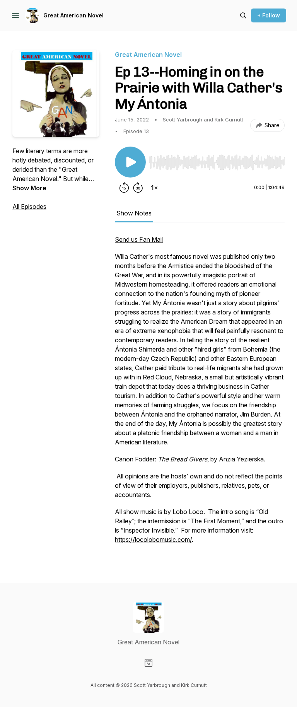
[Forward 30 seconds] (138, 187)
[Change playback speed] (154, 187)
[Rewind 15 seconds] (124, 187)
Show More (29, 188)
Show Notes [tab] (134, 213)
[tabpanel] (200, 393)
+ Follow (268, 15)
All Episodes (29, 206)
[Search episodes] (243, 15)
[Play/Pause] (130, 162)
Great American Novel (73, 15)
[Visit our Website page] (148, 663)
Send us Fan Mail (139, 239)
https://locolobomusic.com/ (153, 539)
